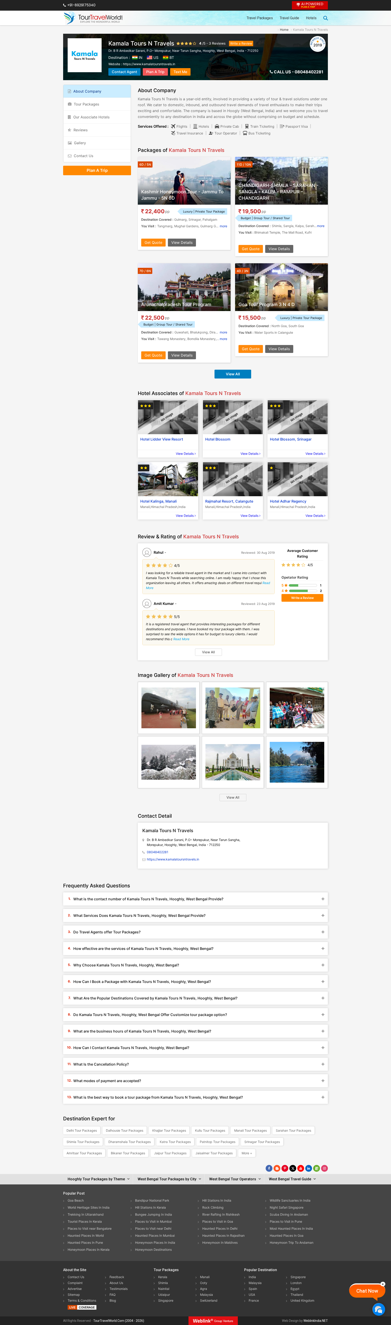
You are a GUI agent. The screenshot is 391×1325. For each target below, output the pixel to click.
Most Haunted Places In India (291, 1228)
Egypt (295, 1289)
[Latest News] (277, 1168)
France (254, 1300)
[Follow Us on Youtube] (300, 1168)
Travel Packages (260, 18)
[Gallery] (169, 708)
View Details (182, 242)
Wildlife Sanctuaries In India (290, 1200)
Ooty (203, 1283)
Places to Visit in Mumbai (153, 1221)
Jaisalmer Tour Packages (214, 1153)
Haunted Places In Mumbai (155, 1235)
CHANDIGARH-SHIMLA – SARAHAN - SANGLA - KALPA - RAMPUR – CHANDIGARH (278, 192)
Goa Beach (76, 1200)
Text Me (180, 71)
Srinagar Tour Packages (262, 1142)
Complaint (75, 1283)
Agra (203, 1289)
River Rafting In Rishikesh (221, 1214)
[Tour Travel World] (93, 18)
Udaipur (164, 1294)
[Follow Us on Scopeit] (316, 1168)
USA (252, 1294)
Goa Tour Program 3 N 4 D (266, 304)
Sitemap (74, 1294)
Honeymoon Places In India (155, 1242)
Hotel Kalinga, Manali (158, 501)
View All (233, 374)
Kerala (162, 1277)
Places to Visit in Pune (286, 1221)
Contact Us (83, 155)
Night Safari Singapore (286, 1207)
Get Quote (153, 242)
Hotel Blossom (217, 439)
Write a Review (241, 43)
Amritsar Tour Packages (84, 1153)
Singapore (165, 1300)
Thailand (297, 1294)
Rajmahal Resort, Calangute (229, 501)
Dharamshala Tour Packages (129, 1142)
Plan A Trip (155, 71)
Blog (113, 1300)
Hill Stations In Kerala (150, 1207)
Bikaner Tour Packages (128, 1153)
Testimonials (119, 1289)
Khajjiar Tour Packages (169, 1130)
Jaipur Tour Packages (170, 1153)
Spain (253, 1289)
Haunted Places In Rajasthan (223, 1235)
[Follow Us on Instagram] (324, 1168)
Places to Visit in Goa (217, 1221)
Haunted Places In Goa (286, 1235)
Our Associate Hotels (91, 117)
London (296, 1283)
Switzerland (208, 1300)
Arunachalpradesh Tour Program (176, 304)
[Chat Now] (379, 1309)
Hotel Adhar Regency (288, 501)
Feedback (117, 1277)
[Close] (382, 1284)
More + (247, 1153)
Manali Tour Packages (250, 1130)
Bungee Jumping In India (153, 1214)
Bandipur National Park (152, 1200)
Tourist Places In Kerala (85, 1221)
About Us (116, 1283)
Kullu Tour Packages (210, 1130)
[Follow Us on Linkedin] (308, 1168)
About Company (87, 91)
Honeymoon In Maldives (220, 1242)
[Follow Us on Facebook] (269, 1168)
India (252, 1277)
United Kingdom (302, 1300)
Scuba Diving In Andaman (289, 1214)
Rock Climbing (213, 1207)
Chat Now (367, 1291)
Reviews (219, 43)
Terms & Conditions (82, 1300)
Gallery (80, 143)
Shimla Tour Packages (83, 1142)
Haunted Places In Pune (85, 1242)
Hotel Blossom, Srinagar (291, 439)
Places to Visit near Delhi (153, 1228)
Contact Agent (124, 71)
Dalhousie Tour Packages (124, 1130)
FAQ (113, 1294)
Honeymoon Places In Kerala (89, 1249)
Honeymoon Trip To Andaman (291, 1242)
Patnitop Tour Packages (217, 1142)
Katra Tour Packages (175, 1142)
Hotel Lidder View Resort (161, 439)
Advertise (75, 1289)
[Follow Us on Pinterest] (284, 1168)
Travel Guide (289, 18)
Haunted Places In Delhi (219, 1228)
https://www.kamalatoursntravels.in (149, 64)
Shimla (163, 1283)
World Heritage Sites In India (89, 1207)
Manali (205, 1277)
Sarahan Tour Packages (293, 1130)
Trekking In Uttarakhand (86, 1214)
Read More (181, 639)
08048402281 (309, 71)
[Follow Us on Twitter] (292, 1168)
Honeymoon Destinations (153, 1249)
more (223, 226)
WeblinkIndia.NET (315, 1321)
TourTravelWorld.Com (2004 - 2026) (118, 1321)
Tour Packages (86, 104)
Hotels (311, 18)
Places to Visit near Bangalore (90, 1228)
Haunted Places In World (86, 1235)
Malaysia (206, 1294)
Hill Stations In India (216, 1200)
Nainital (163, 1289)
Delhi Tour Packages (82, 1130)
